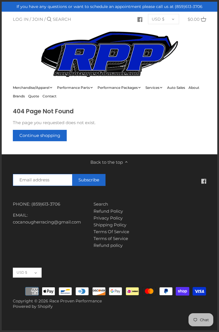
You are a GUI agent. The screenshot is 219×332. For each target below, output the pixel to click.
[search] (77, 19)
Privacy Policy (108, 218)
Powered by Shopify (33, 306)
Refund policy (108, 245)
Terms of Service (111, 238)
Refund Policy (108, 211)
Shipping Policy (110, 225)
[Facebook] (139, 19)
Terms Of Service (111, 231)
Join (37, 19)
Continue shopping (39, 135)
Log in (21, 19)
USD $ (158, 19)
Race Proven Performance (75, 301)
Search (101, 204)
